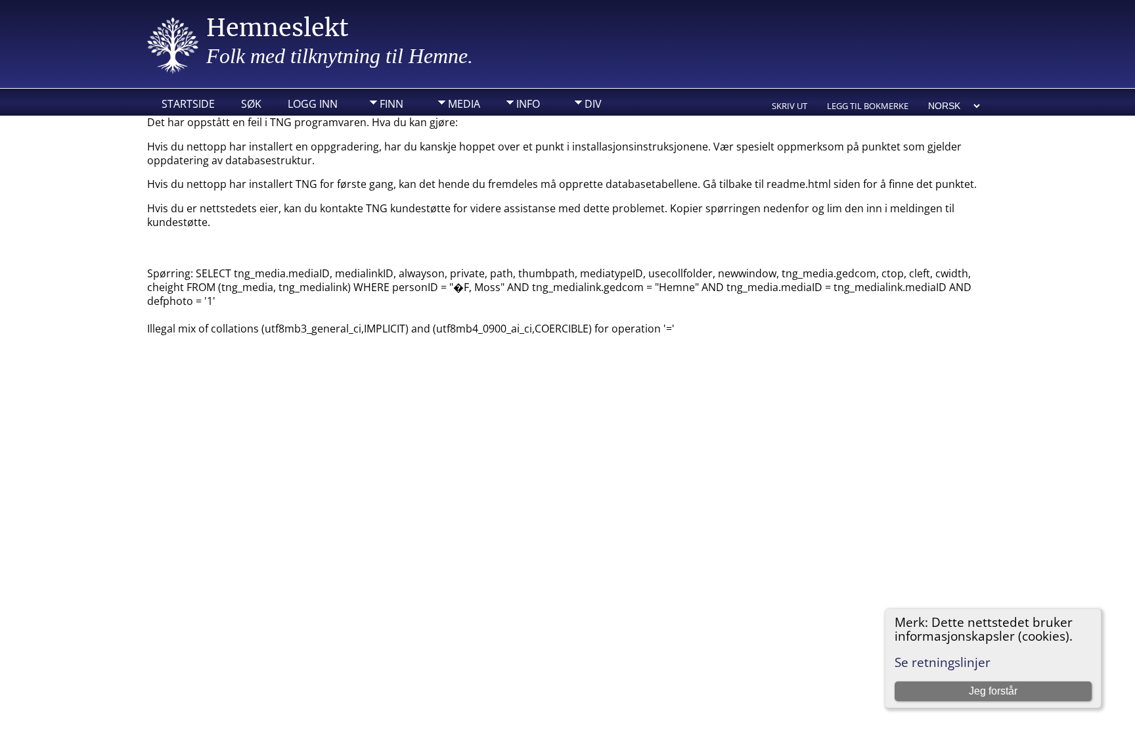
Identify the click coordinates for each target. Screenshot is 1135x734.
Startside (188, 104)
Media (464, 104)
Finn (391, 104)
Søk (251, 104)
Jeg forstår (993, 691)
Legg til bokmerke (867, 106)
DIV (593, 104)
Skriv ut (789, 106)
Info (528, 104)
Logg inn (313, 104)
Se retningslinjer (942, 662)
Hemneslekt (277, 28)
